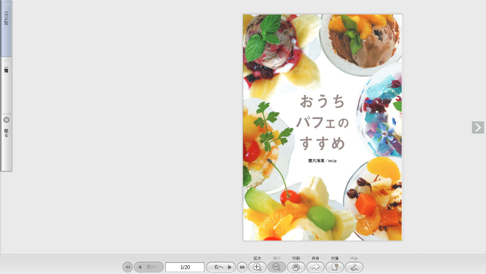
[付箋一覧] (5, 85)
